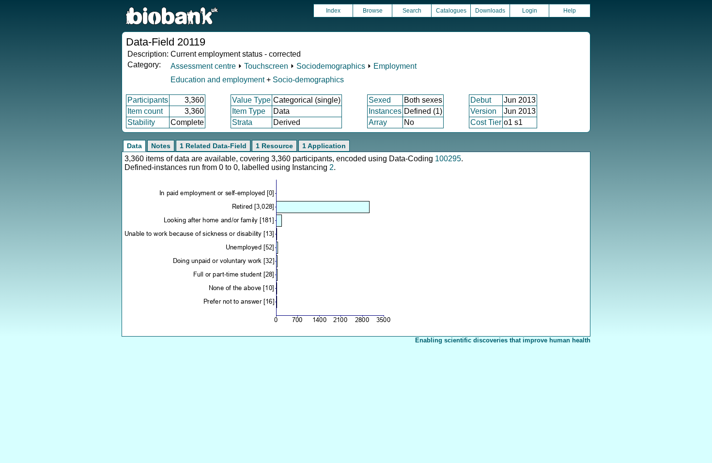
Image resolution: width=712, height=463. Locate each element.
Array (378, 122)
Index (333, 10)
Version (483, 111)
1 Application (324, 146)
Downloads (490, 10)
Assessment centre (203, 66)
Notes (160, 146)
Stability (141, 122)
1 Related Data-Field (213, 146)
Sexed (380, 100)
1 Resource (274, 146)
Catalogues (451, 10)
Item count (145, 111)
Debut (480, 100)
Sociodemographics (330, 66)
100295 (448, 158)
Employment (395, 66)
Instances (385, 111)
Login (529, 10)
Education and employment (217, 80)
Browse (373, 10)
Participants (147, 100)
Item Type (248, 111)
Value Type (251, 100)
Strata (242, 122)
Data (134, 146)
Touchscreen (266, 66)
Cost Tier (485, 122)
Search (411, 10)
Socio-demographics (308, 80)
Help (569, 10)
